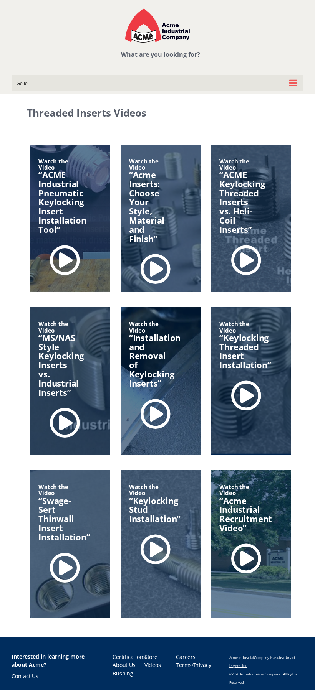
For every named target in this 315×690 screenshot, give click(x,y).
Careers (186, 657)
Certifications (129, 657)
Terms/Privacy (193, 665)
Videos (152, 665)
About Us (124, 665)
